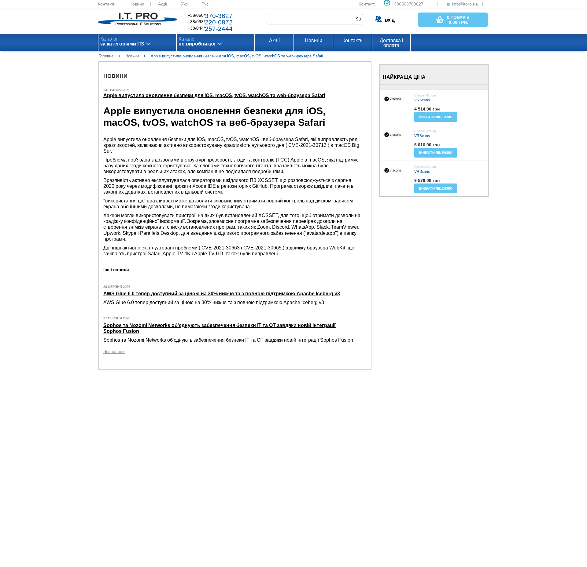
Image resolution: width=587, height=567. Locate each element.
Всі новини (114, 351)
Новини (136, 4)
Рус (205, 4)
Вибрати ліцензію (435, 117)
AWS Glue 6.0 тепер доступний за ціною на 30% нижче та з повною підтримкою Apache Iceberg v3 (221, 293)
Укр (184, 4)
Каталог (122, 41)
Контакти (107, 4)
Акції (162, 4)
